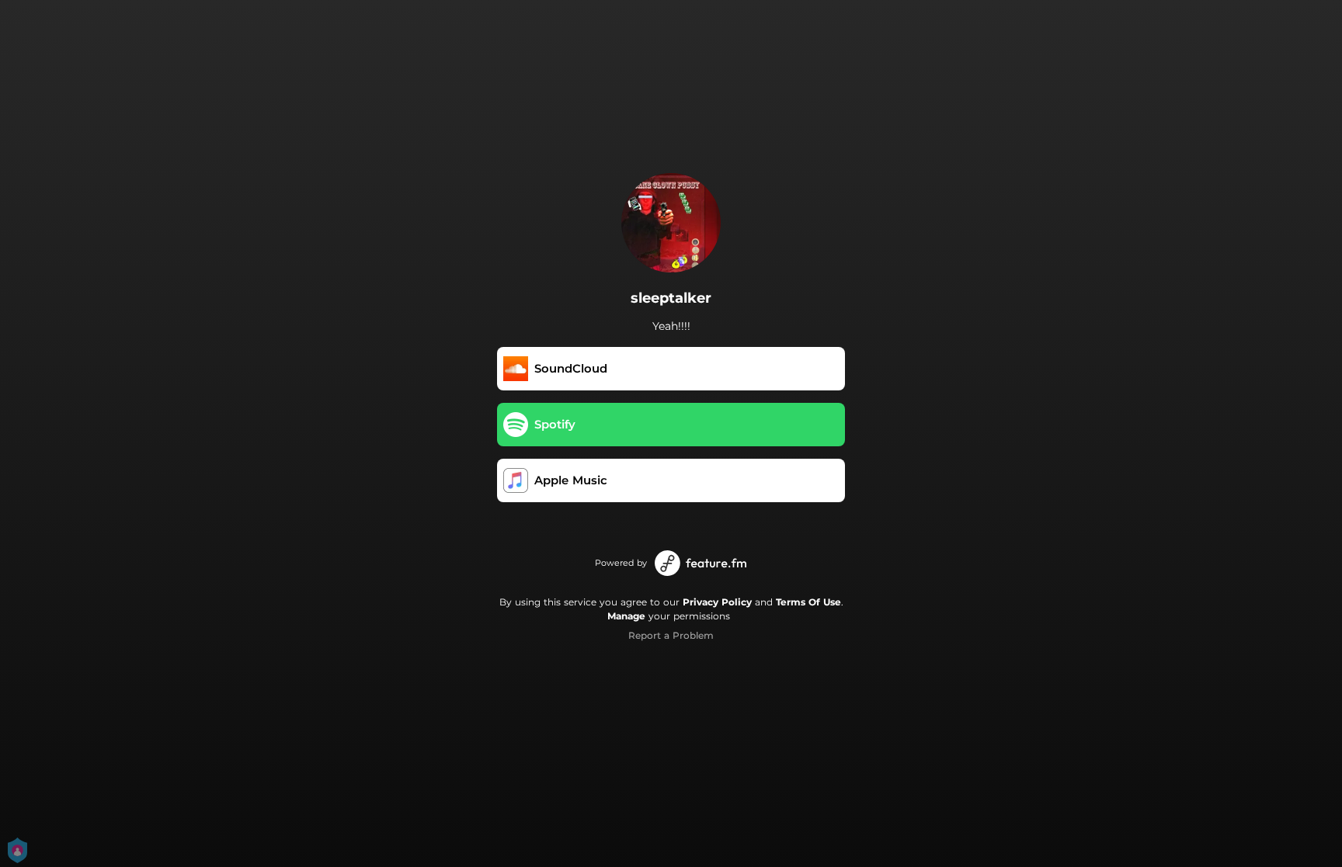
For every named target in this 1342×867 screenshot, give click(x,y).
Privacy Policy (717, 602)
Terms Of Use (808, 602)
